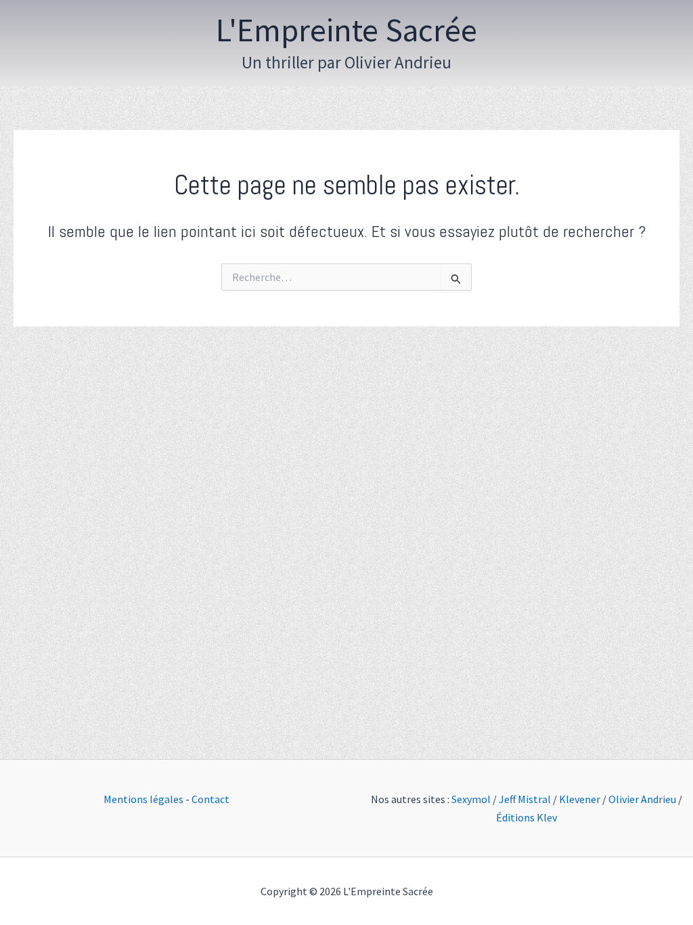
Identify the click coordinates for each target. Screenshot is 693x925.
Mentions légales (143, 799)
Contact (210, 799)
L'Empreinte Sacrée (346, 29)
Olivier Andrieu (642, 799)
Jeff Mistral (525, 799)
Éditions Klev (526, 817)
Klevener (579, 799)
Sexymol (471, 799)
